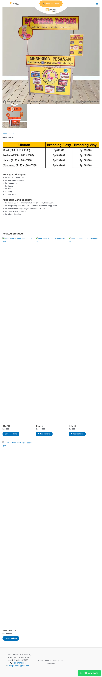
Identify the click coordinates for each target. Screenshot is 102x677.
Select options (11, 434)
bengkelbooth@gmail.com (19, 666)
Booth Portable (8, 133)
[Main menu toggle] (97, 3)
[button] (51, 3)
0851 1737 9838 (19, 663)
